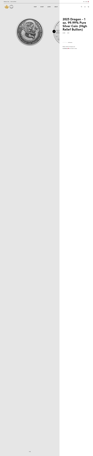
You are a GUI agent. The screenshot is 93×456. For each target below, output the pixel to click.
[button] (54, 31)
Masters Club (6, 1)
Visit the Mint (13, 1)
